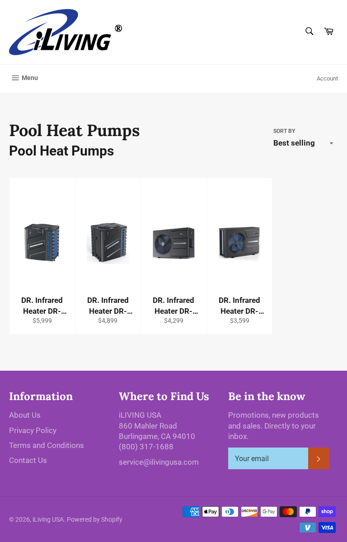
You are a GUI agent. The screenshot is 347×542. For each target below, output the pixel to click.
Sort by (284, 131)
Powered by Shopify (94, 519)
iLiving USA (48, 519)
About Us (25, 414)
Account (327, 78)
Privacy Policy (32, 430)
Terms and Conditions (46, 445)
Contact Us (28, 460)
